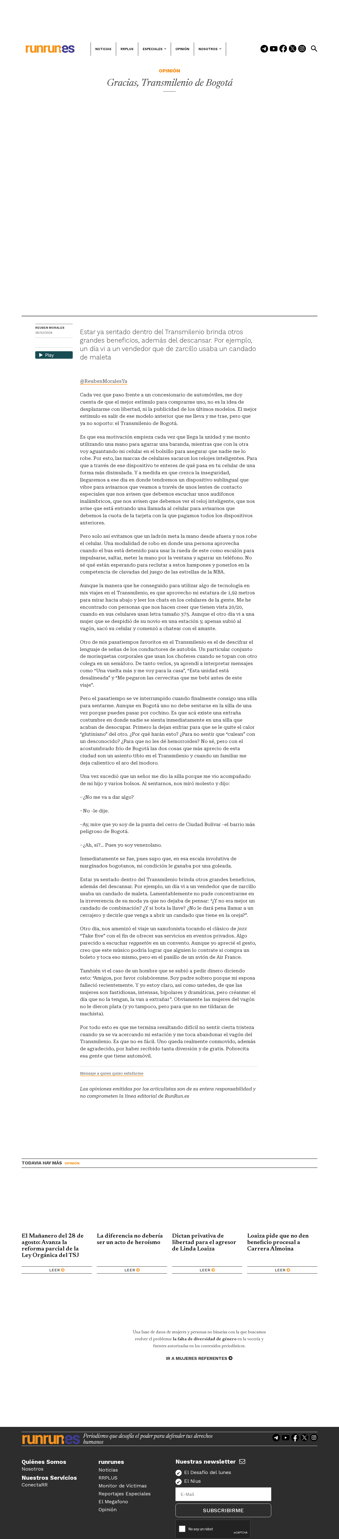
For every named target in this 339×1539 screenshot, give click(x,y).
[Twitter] (292, 49)
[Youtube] (273, 49)
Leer (54, 1270)
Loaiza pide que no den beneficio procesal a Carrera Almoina (278, 1242)
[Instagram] (302, 49)
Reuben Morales (50, 327)
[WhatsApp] (48, 343)
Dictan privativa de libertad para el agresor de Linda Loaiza (204, 1242)
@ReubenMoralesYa (103, 381)
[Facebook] (283, 49)
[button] (313, 48)
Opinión (169, 71)
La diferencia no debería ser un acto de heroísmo (130, 1239)
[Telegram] (264, 49)
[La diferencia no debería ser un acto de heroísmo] (132, 1204)
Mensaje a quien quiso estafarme (111, 1073)
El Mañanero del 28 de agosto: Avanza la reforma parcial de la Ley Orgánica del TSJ (53, 1245)
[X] (65, 343)
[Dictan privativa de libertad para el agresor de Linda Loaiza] (207, 1204)
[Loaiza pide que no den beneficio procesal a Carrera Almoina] (282, 1204)
